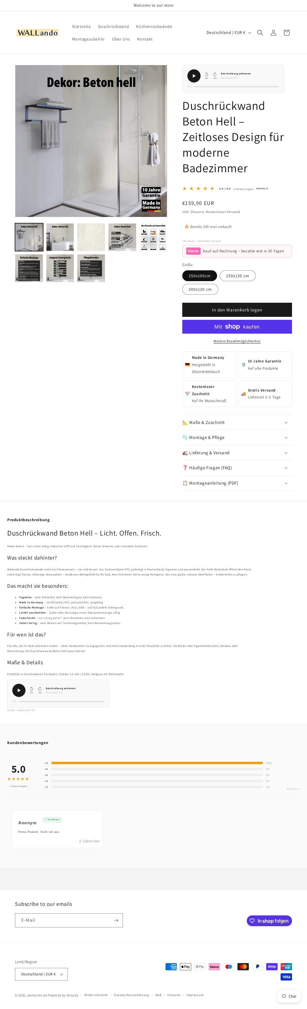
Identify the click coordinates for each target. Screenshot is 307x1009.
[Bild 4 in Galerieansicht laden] (122, 237)
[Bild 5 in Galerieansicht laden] (153, 237)
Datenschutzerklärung (131, 995)
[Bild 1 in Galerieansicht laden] (29, 237)
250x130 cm (237, 275)
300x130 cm (200, 289)
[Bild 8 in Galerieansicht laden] (91, 268)
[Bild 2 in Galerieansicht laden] (60, 237)
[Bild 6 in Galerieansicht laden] (29, 268)
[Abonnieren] (116, 920)
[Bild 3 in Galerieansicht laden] (91, 237)
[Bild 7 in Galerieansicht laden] (60, 268)
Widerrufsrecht (96, 995)
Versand (173, 995)
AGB (158, 995)
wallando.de (37, 995)
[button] (260, 32)
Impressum (195, 995)
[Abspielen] (194, 76)
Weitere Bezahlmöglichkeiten (237, 341)
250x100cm (200, 275)
